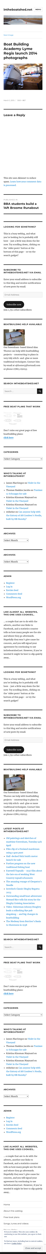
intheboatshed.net (18, 9)
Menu (38, 9)
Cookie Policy (17, 1243)
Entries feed (12, 590)
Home (7, 1204)
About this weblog (13, 1211)
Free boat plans (11, 1217)
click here (9, 437)
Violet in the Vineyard (17, 501)
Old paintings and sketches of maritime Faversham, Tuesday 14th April (24, 842)
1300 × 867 (21, 100)
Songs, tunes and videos (16, 1223)
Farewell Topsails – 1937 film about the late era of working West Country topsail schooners (24, 874)
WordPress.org (13, 597)
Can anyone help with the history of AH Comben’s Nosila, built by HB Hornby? (24, 515)
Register (10, 583)
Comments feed (14, 594)
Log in (9, 586)
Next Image (8, 35)
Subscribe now (14, 304)
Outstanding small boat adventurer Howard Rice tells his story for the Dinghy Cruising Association (24, 900)
